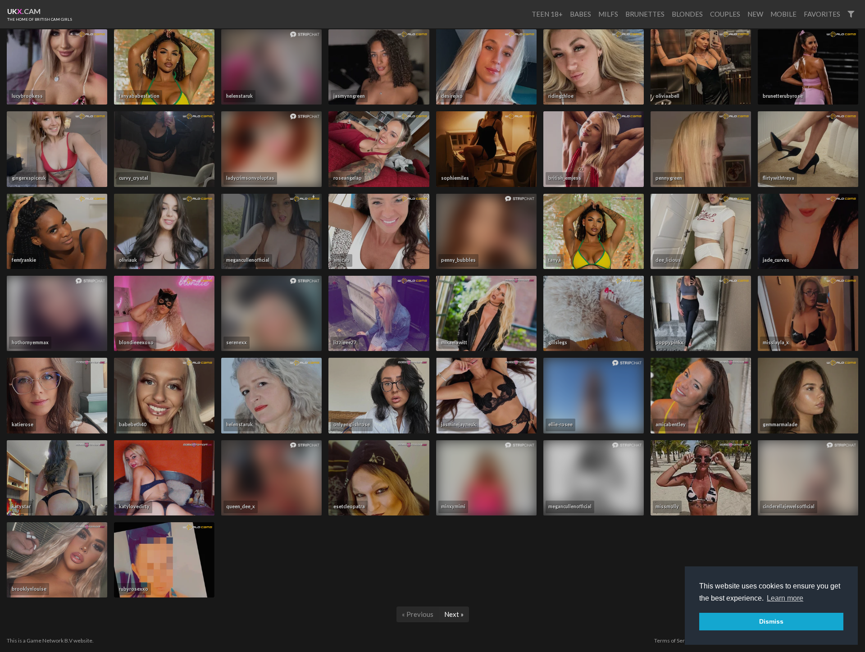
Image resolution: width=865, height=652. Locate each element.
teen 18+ (547, 14)
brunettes (645, 14)
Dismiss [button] (771, 621)
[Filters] (851, 14)
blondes (687, 14)
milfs (608, 14)
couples (725, 14)
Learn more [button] (785, 598)
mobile (783, 14)
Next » (454, 614)
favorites (822, 14)
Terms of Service (674, 640)
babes (580, 14)
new (755, 14)
